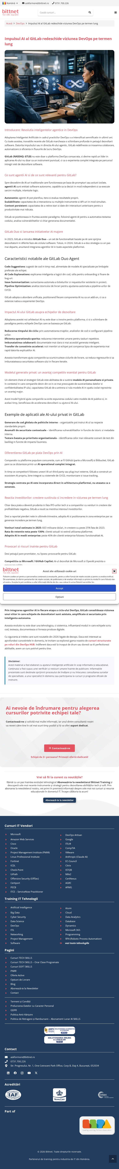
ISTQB (68, 869)
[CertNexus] (62, 878)
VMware (69, 852)
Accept (59, 588)
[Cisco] (8, 844)
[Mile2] (62, 874)
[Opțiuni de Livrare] (8, 980)
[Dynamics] (62, 925)
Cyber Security (18, 916)
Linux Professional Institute (25, 856)
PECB (13, 887)
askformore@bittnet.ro (23, 1057)
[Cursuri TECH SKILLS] (8, 958)
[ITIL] (8, 930)
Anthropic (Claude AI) (76, 856)
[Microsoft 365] (62, 930)
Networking (17, 934)
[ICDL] (8, 865)
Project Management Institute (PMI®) (30, 852)
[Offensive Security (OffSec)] (8, 878)
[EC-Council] (62, 861)
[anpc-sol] (59, 1040)
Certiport (15, 882)
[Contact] (8, 993)
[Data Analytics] (62, 917)
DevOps (20, 23)
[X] (36, 1072)
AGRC (68, 882)
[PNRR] (8, 971)
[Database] (62, 921)
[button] (114, 571)
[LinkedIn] (8, 1072)
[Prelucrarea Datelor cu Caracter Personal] (8, 1006)
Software (15, 943)
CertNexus (70, 878)
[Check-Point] (8, 870)
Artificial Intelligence (21, 907)
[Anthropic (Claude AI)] (62, 857)
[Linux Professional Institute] (8, 857)
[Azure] (62, 908)
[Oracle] (8, 848)
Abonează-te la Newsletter (24, 988)
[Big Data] (8, 912)
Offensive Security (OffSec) (25, 878)
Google (69, 839)
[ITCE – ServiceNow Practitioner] (8, 892)
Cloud (68, 912)
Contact (15, 992)
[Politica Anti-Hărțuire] (8, 1014)
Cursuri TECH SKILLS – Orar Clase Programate (35, 962)
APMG (68, 887)
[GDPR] (8, 1010)
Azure (68, 908)
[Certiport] (8, 883)
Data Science (17, 921)
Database (70, 921)
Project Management (22, 938)
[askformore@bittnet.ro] (8, 1057)
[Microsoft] (8, 834)
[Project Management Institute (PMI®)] (8, 852)
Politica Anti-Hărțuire (22, 1014)
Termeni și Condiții (21, 1001)
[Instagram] (22, 1072)
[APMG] (62, 887)
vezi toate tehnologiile (77, 943)
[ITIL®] (62, 844)
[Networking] (8, 934)
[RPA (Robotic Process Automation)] (62, 938)
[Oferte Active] (8, 975)
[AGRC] (62, 883)
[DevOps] (8, 925)
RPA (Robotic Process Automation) (83, 938)
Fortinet (15, 861)
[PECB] (8, 887)
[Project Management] (8, 938)
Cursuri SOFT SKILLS (21, 966)
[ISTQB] (62, 870)
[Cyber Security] (8, 917)
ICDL (13, 865)
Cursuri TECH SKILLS (21, 957)
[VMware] (62, 852)
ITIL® (68, 843)
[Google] (62, 839)
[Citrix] (62, 865)
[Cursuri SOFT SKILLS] (8, 966)
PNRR (13, 970)
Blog (13, 984)
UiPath (14, 874)
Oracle (14, 848)
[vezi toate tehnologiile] (62, 943)
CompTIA (70, 848)
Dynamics (70, 925)
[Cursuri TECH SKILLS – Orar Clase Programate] (8, 962)
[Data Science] (8, 921)
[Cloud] (62, 912)
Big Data (15, 912)
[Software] (8, 943)
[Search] (89, 12)
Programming (72, 934)
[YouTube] (29, 1072)
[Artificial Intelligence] (8, 907)
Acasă (9, 23)
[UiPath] (8, 874)
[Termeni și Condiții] (8, 1001)
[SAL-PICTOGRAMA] (59, 1030)
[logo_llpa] (97, 1125)
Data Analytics (72, 916)
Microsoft (16, 834)
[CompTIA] (62, 848)
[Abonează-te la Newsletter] (8, 988)
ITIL (12, 929)
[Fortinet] (8, 861)
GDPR (14, 1010)
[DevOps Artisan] (62, 835)
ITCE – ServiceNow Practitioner (27, 891)
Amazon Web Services (22, 839)
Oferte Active (17, 975)
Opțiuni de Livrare (20, 979)
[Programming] (62, 934)
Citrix (68, 865)
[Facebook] (15, 1072)
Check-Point (17, 869)
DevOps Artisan (73, 834)
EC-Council (71, 861)
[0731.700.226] (8, 1061)
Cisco (13, 843)
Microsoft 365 (72, 929)
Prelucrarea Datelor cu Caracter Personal (32, 1005)
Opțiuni (59, 596)
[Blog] (8, 984)
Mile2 (68, 874)
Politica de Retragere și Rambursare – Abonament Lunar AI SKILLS (45, 1018)
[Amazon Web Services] (8, 839)
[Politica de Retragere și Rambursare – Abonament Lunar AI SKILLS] (8, 1019)
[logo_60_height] (10, 12)
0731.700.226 (18, 1061)
